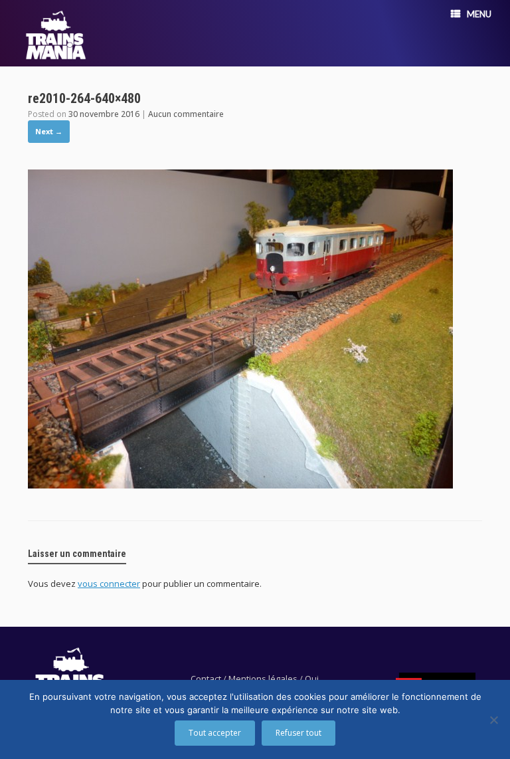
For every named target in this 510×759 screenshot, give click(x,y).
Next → (48, 131)
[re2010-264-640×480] (240, 484)
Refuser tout (298, 732)
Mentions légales (263, 679)
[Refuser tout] (493, 719)
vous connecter (109, 584)
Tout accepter (215, 732)
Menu (479, 14)
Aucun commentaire (186, 114)
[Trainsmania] (56, 34)
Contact (206, 679)
